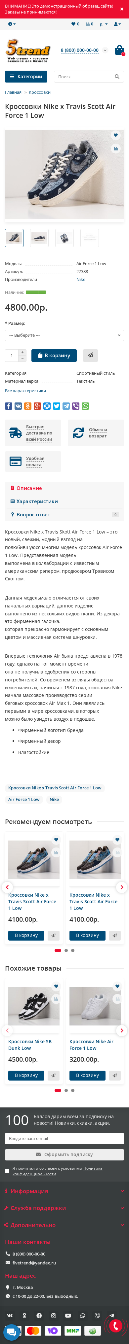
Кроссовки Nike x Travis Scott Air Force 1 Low (32, 901)
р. (102, 23)
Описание (29, 488)
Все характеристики (25, 391)
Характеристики (37, 501)
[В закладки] (116, 135)
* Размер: (15, 323)
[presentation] (7, 887)
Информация (29, 1191)
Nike (80, 279)
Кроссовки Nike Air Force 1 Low (91, 1044)
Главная (13, 92)
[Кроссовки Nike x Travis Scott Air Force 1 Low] (34, 860)
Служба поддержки (38, 1208)
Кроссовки (40, 92)
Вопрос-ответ (66, 514)
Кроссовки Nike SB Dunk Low (30, 1044)
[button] (58, 950)
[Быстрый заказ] (90, 355)
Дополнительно (33, 1225)
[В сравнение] (116, 149)
